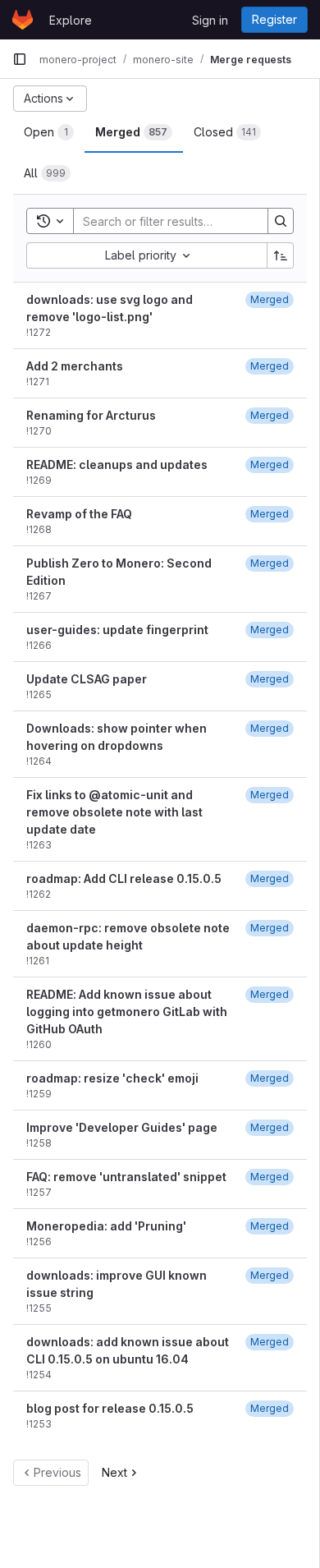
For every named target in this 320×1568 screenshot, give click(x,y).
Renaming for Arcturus (91, 415)
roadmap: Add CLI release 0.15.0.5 (124, 878)
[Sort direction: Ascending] (280, 255)
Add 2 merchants (74, 366)
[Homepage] (22, 20)
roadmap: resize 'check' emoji (112, 1078)
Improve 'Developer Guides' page (121, 1127)
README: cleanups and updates (117, 464)
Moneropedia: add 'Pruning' (106, 1226)
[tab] (49, 132)
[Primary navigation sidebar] (20, 59)
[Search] (280, 221)
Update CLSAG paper (86, 679)
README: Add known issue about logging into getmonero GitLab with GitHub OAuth (126, 1011)
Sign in (210, 20)
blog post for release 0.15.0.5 (110, 1408)
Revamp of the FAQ (79, 514)
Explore (70, 20)
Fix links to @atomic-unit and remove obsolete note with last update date (114, 812)
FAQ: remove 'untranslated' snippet (126, 1177)
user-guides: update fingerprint (117, 630)
